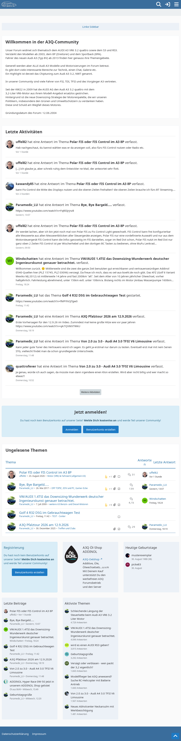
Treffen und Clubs (66, 528)
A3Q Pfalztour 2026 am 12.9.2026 (44, 525)
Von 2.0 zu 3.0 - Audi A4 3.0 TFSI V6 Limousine (32, 670)
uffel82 (22, 475)
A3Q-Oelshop (91, 559)
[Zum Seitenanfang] (175, 736)
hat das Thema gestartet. (78, 295)
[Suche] (158, 4)
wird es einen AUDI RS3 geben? (90, 645)
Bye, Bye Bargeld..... (34, 484)
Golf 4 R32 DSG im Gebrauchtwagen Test (49, 512)
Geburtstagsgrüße (21, 694)
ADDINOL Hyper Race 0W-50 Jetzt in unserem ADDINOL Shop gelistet (32, 683)
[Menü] (176, 4)
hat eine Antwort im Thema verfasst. (77, 142)
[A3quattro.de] (9, 4)
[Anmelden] (167, 4)
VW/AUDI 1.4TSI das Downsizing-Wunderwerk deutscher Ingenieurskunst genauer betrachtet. (61, 498)
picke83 (136, 564)
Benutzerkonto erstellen (100, 429)
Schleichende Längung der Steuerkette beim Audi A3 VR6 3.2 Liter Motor (91, 614)
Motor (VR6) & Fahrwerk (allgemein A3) (66, 475)
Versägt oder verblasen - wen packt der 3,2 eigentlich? (92, 665)
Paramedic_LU (26, 488)
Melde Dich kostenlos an (100, 420)
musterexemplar (142, 555)
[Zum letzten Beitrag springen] (145, 474)
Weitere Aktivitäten (90, 392)
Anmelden (72, 429)
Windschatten (157, 498)
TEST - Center (59, 516)
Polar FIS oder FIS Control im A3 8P (45, 472)
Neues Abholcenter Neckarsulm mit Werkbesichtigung (92, 708)
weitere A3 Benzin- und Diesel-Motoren (68, 504)
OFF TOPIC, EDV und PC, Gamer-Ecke (69, 488)
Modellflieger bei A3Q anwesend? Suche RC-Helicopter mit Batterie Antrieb (91, 680)
